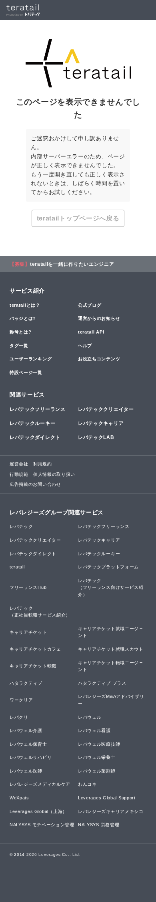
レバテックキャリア (101, 423)
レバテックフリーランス (38, 409)
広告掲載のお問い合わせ (35, 484)
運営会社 (19, 463)
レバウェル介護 (26, 730)
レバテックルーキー (32, 423)
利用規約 (42, 463)
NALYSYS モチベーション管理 (42, 824)
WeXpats (19, 797)
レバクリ (19, 717)
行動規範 (19, 474)
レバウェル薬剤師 (97, 771)
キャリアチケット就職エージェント (111, 632)
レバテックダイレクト (35, 437)
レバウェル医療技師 (99, 744)
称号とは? (21, 332)
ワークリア (21, 700)
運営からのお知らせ (99, 318)
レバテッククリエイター (106, 409)
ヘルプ (85, 345)
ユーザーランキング (31, 358)
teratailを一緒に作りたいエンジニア (72, 264)
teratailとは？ (25, 305)
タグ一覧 (19, 345)
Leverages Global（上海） (38, 811)
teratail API (91, 332)
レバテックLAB (96, 437)
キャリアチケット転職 (33, 665)
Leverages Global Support (107, 797)
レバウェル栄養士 (97, 757)
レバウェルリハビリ (31, 757)
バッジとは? (23, 318)
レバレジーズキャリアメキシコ (111, 811)
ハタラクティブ (26, 683)
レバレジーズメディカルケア (40, 784)
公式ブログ (90, 305)
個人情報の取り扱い (54, 474)
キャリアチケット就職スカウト (111, 649)
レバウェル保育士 (28, 744)
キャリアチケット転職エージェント (111, 666)
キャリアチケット (28, 632)
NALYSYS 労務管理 (98, 824)
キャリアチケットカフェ (35, 649)
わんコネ (87, 784)
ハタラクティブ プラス (102, 683)
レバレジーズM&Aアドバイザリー (111, 700)
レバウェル (90, 717)
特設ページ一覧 (26, 372)
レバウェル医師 (26, 771)
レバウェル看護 (94, 730)
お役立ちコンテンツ (99, 358)
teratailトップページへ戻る (78, 218)
